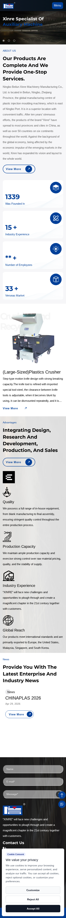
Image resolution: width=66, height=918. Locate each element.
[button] (4, 41)
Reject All (33, 899)
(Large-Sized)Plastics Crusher (32, 371)
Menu (57, 5)
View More (13, 169)
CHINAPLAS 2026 (23, 697)
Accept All (33, 908)
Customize (33, 890)
